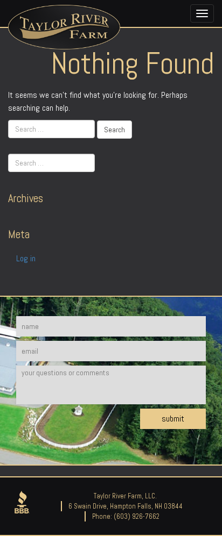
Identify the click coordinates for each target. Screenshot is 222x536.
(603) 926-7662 (136, 516)
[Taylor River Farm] (64, 29)
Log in (26, 258)
